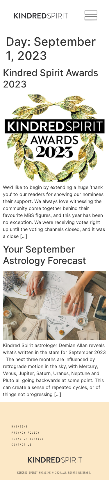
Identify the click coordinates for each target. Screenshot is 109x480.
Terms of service (28, 438)
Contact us (22, 444)
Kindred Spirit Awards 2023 (50, 78)
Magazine (20, 426)
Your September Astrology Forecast (44, 254)
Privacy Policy (26, 432)
